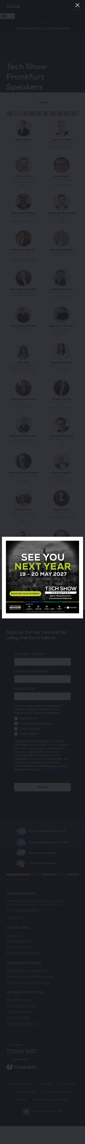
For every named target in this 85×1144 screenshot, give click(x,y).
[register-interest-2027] (42, 612)
